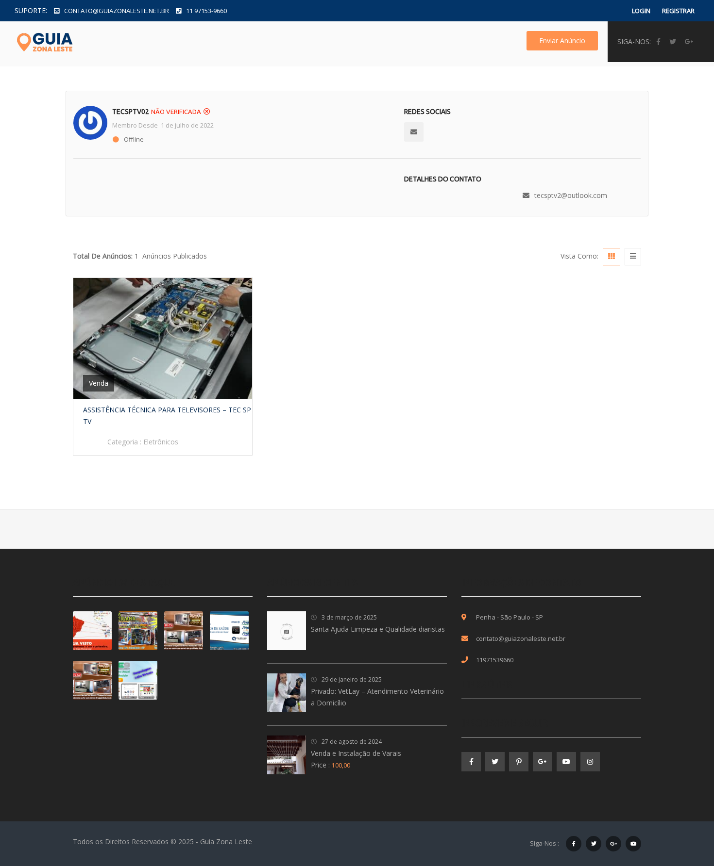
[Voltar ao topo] (682, 805)
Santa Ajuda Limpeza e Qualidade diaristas (378, 629)
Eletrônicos (160, 441)
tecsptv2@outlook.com (570, 195)
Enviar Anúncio (562, 40)
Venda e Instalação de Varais (356, 753)
